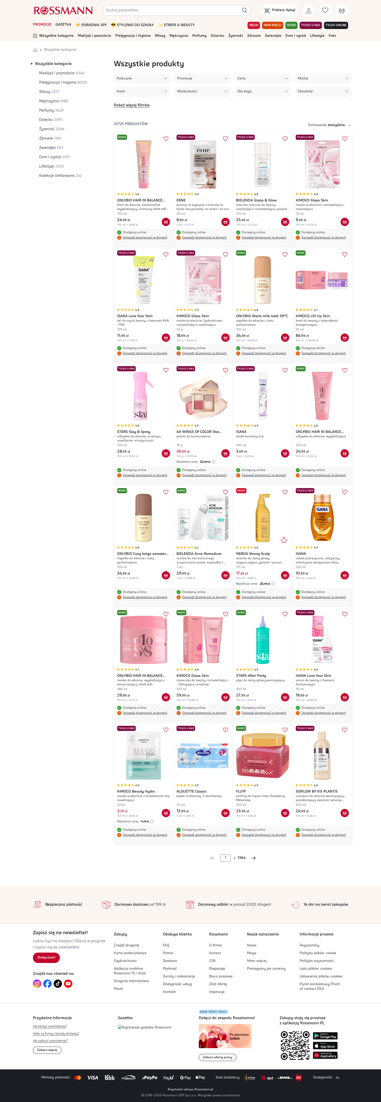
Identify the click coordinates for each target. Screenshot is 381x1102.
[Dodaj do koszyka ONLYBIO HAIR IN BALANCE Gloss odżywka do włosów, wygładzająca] (345, 453)
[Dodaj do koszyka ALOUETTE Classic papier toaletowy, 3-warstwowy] (225, 813)
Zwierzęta (273, 36)
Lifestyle (317, 36)
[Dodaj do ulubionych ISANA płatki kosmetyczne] (285, 370)
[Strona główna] (35, 50)
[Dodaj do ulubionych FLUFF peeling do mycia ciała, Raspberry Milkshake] (285, 730)
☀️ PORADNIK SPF (91, 25)
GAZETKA (63, 24)
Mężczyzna (179, 36)
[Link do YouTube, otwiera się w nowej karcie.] (68, 984)
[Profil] (308, 10)
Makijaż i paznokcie (94, 36)
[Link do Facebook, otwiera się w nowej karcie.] (47, 984)
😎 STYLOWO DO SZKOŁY (132, 25)
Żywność (235, 36)
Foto (332, 36)
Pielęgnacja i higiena (133, 36)
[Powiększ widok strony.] (337, 1077)
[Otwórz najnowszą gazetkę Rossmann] (145, 1028)
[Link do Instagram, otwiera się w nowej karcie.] (37, 984)
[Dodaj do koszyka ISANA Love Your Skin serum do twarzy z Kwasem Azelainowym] (345, 697)
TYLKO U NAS (310, 25)
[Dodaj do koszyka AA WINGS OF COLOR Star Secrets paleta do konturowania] (225, 453)
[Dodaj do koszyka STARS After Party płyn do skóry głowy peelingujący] (285, 697)
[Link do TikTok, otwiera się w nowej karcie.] (58, 984)
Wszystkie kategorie (56, 36)
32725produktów (131, 124)
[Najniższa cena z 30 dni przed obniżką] (213, 462)
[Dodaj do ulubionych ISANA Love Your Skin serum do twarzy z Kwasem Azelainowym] (345, 614)
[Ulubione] (325, 10)
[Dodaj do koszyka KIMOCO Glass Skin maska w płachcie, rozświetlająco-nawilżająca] (345, 222)
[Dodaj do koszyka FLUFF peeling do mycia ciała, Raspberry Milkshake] (285, 813)
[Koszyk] (342, 10)
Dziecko (217, 36)
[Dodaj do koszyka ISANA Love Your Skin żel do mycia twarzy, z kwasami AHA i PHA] (166, 338)
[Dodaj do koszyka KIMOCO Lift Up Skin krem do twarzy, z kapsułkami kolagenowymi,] (345, 338)
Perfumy (199, 36)
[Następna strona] (253, 858)
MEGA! (253, 25)
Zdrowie (254, 36)
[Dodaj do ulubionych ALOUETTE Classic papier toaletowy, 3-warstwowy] (225, 730)
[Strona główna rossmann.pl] (63, 10)
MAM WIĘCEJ (273, 25)
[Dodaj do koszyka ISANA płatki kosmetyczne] (285, 453)
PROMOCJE (42, 24)
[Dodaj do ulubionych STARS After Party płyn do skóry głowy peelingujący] (285, 614)
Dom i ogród (295, 36)
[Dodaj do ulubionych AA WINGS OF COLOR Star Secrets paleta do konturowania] (225, 370)
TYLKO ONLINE (336, 25)
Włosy (160, 36)
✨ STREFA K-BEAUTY (176, 25)
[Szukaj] (245, 10)
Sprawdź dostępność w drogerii (145, 237)
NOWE (291, 25)
